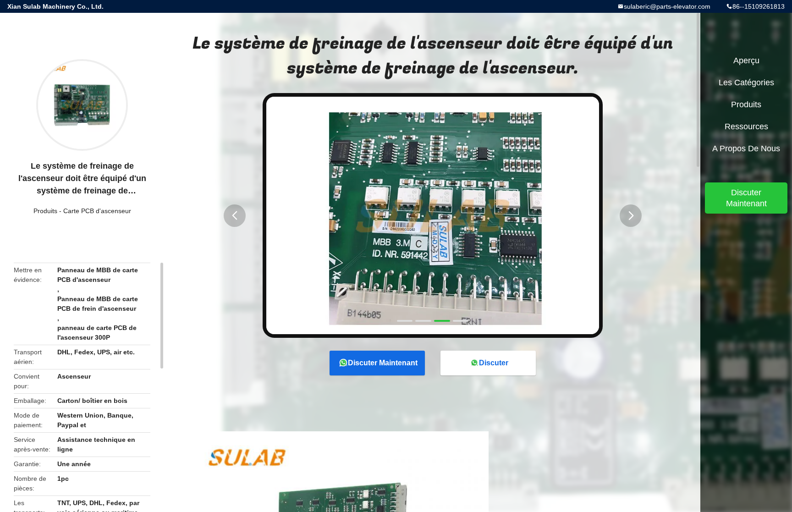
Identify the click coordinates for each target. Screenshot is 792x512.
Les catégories (746, 82)
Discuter (493, 363)
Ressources (746, 126)
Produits (45, 211)
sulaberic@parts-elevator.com (667, 6)
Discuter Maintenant (383, 363)
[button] (235, 215)
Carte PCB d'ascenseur (97, 211)
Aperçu (746, 60)
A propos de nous (746, 148)
